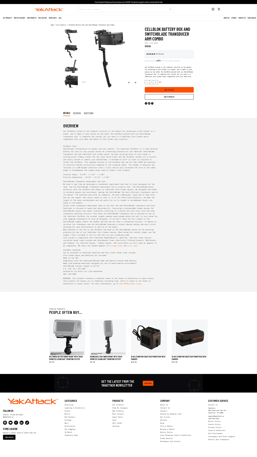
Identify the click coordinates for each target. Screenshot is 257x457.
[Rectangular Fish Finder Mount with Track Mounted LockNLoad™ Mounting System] (67, 337)
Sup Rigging (70, 429)
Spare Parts (53, 18)
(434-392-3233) (213, 418)
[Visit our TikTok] (27, 423)
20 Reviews (160, 54)
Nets (66, 423)
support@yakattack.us (216, 416)
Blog (162, 423)
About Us (164, 405)
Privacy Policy (215, 427)
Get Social (165, 417)
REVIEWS (77, 113)
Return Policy (166, 432)
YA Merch (68, 432)
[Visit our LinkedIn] (22, 423)
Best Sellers (42, 18)
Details (66, 112)
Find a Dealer (252, 18)
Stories (233, 18)
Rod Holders (70, 417)
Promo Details (166, 438)
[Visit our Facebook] (16, 423)
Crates (67, 411)
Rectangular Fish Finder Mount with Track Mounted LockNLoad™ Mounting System (66, 357)
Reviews (163, 420)
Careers (163, 411)
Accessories (70, 426)
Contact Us (165, 408)
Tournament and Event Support (221, 436)
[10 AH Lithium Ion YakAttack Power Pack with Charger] (149, 337)
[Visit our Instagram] (5, 423)
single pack (116, 246)
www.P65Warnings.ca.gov (130, 284)
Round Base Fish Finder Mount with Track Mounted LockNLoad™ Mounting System (106, 357)
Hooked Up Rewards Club (171, 414)
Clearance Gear (71, 435)
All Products (7, 18)
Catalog (115, 426)
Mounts (67, 414)
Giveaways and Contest (170, 441)
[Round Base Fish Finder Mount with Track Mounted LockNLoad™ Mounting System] (108, 337)
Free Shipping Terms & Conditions (175, 435)
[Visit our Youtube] (11, 423)
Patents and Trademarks (218, 439)
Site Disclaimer (215, 433)
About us (226, 18)
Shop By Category (120, 408)
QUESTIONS (88, 113)
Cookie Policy (214, 424)
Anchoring (69, 405)
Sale (114, 420)
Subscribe (148, 383)
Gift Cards (117, 423)
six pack (134, 246)
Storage (68, 420)
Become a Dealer (167, 429)
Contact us (242, 18)
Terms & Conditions (216, 430)
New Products (31, 18)
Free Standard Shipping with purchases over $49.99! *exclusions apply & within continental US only (128, 2)
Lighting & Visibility (75, 408)
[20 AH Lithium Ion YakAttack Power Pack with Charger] (190, 337)
